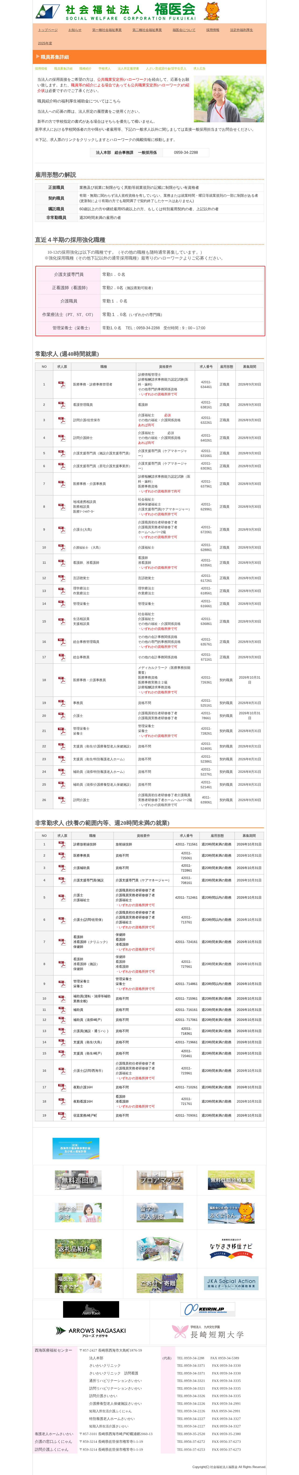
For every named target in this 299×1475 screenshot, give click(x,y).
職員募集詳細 (63, 68)
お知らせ (75, 30)
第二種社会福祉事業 (147, 30)
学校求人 (105, 68)
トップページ (48, 30)
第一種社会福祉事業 (107, 30)
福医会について (184, 30)
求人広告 (199, 68)
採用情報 (212, 30)
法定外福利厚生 (241, 30)
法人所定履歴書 (128, 68)
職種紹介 (85, 68)
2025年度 (45, 43)
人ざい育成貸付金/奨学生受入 (166, 68)
